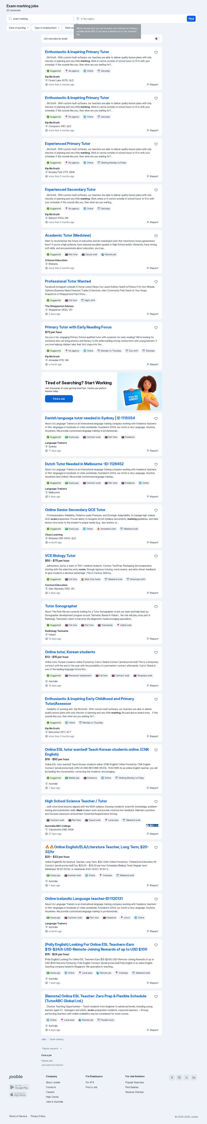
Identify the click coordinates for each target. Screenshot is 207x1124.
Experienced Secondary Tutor (70, 189)
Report (154, 84)
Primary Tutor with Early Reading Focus (78, 327)
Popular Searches (134, 1082)
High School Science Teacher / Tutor (76, 801)
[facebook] (172, 1077)
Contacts (51, 1087)
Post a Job (91, 1087)
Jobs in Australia (54, 1101)
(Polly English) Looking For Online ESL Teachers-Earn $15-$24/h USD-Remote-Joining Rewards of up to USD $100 (96, 946)
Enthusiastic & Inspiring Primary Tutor (77, 52)
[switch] (157, 38)
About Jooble (53, 1082)
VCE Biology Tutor (60, 555)
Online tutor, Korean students (70, 652)
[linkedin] (194, 1077)
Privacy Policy (38, 1116)
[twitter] (187, 1077)
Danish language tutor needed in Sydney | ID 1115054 (90, 418)
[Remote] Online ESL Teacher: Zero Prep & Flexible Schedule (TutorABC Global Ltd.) (95, 998)
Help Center (52, 1096)
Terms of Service (18, 1116)
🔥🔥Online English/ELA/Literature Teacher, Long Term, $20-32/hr (97, 849)
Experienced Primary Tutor (67, 143)
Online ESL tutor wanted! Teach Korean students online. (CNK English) (97, 751)
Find (191, 18)
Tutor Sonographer (61, 606)
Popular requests (50, 1048)
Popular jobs (47, 1060)
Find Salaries (132, 1087)
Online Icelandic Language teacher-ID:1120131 (84, 898)
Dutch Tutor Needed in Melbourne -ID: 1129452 (84, 464)
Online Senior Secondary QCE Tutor (75, 510)
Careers (50, 1092)
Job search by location (52, 1065)
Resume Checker (134, 1092)
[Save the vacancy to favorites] (156, 52)
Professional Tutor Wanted (68, 281)
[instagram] (179, 1077)
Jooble (194, 1116)
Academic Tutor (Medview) (68, 235)
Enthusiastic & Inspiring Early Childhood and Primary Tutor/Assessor (89, 701)
